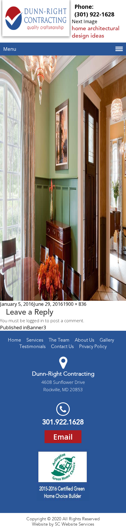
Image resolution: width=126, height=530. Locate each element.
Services (34, 340)
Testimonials (32, 346)
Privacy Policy (93, 346)
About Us (84, 340)
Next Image (84, 21)
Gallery (107, 340)
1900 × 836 (74, 304)
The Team (59, 340)
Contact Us (62, 346)
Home (14, 340)
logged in (35, 320)
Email (63, 437)
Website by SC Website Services (63, 524)
